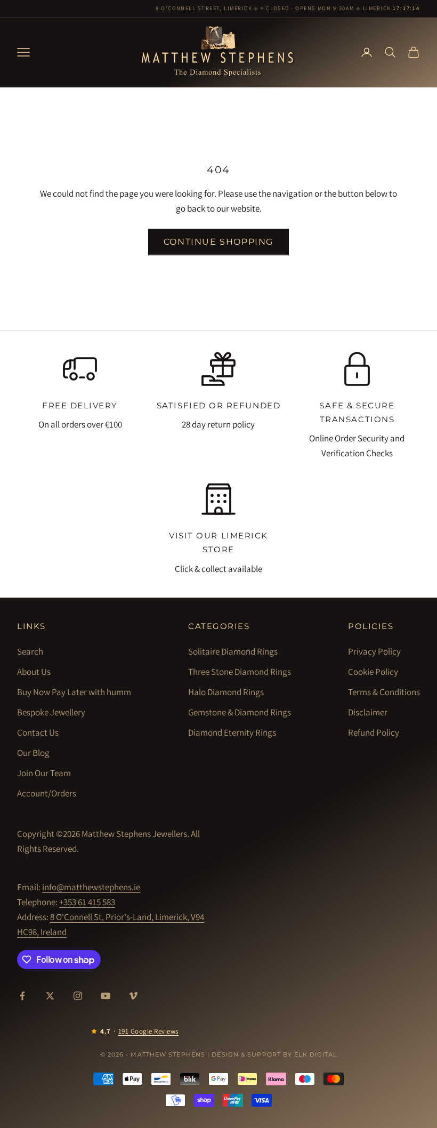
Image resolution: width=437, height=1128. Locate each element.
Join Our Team (44, 773)
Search (30, 651)
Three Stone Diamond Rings (239, 672)
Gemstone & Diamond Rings (239, 712)
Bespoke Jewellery (51, 712)
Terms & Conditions (384, 692)
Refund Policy (373, 732)
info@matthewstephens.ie (91, 887)
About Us (34, 672)
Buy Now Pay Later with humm (74, 692)
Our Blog (33, 753)
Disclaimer (367, 712)
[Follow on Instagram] (77, 995)
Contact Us (38, 732)
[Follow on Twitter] (50, 995)
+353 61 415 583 (87, 902)
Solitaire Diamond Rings (233, 651)
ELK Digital (315, 1054)
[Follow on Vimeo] (133, 995)
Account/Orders (46, 793)
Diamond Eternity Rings (232, 732)
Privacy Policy (374, 651)
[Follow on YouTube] (105, 995)
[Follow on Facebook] (22, 995)
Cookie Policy (373, 672)
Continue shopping (218, 242)
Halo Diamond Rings (226, 692)
